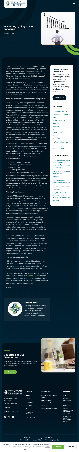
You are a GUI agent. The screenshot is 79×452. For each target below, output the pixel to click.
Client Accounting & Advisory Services (68, 411)
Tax (54, 145)
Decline (71, 447)
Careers (29, 409)
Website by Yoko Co (52, 440)
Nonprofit (45, 405)
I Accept (58, 447)
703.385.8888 (9, 407)
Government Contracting (46, 401)
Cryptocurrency (59, 120)
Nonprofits (57, 139)
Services (29, 406)
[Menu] (74, 4)
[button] (10, 372)
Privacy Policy (24, 440)
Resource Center (29, 413)
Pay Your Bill (30, 417)
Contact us (32, 276)
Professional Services (60, 142)
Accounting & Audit (60, 111)
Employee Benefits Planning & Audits (67, 419)
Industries (29, 402)
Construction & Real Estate (49, 396)
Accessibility (37, 440)
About (28, 399)
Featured (56, 123)
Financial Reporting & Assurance (67, 400)
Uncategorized (58, 148)
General (56, 127)
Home (28, 396)
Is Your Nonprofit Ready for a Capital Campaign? (61, 173)
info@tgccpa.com (11, 411)
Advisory (66, 405)
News (55, 136)
